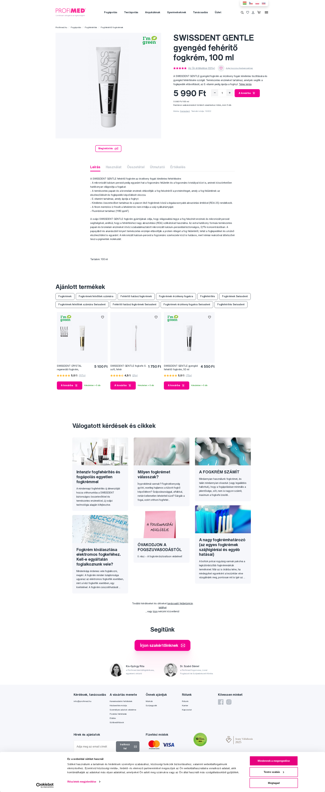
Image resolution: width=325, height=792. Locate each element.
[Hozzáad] (229, 92)
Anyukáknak (152, 12)
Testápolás (131, 12)
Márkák (149, 701)
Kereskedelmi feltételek (121, 701)
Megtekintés (105, 148)
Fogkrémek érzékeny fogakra (176, 296)
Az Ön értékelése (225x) (201, 68)
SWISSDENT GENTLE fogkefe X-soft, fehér (128, 368)
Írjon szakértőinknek (159, 645)
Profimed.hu (61, 27)
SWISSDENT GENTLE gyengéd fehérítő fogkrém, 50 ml (181, 368)
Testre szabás (272, 772)
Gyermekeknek (176, 12)
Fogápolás (110, 12)
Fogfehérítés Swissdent (231, 304)
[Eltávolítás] (214, 92)
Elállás (113, 718)
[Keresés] (242, 12)
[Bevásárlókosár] (259, 12)
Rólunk (185, 701)
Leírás (95, 167)
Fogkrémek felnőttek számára (96, 296)
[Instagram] (229, 702)
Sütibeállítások (117, 722)
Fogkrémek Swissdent (235, 296)
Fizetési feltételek (118, 714)
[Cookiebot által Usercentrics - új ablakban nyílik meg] (45, 785)
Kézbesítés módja (118, 705)
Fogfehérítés (91, 27)
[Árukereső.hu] (216, 740)
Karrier (185, 705)
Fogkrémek (65, 296)
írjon (155, 611)
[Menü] (266, 12)
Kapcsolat (187, 710)
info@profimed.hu (82, 701)
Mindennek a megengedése (274, 760)
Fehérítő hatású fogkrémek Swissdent (134, 304)
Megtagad (274, 783)
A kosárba (245, 93)
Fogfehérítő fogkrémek (112, 27)
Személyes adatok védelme (123, 710)
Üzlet (218, 12)
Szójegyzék (151, 705)
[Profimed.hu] (71, 12)
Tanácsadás (200, 12)
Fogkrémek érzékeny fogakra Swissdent (187, 304)
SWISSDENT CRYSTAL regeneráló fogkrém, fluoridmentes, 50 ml (69, 368)
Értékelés (178, 167)
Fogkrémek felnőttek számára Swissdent (82, 304)
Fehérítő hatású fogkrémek (136, 296)
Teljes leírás (245, 84)
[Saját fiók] (253, 12)
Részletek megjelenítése (81, 781)
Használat (114, 167)
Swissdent (185, 111)
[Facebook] (220, 702)
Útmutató (157, 167)
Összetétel (136, 167)
